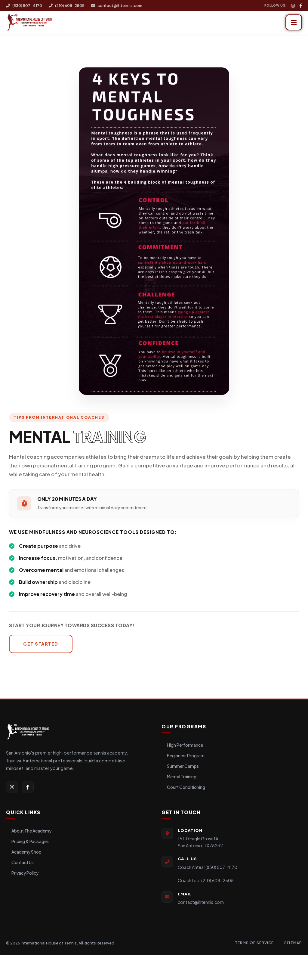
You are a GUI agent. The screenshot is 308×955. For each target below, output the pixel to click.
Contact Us (22, 862)
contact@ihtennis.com (119, 5)
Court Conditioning (186, 787)
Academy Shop (26, 851)
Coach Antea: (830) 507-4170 (207, 867)
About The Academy (31, 830)
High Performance (185, 745)
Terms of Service (254, 943)
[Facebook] (300, 5)
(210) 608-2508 (70, 5)
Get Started (40, 643)
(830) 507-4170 (27, 5)
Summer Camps (183, 766)
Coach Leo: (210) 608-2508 (206, 880)
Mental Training (181, 776)
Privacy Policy (24, 873)
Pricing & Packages (30, 841)
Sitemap (293, 943)
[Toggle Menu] (293, 22)
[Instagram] (293, 5)
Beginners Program (186, 755)
